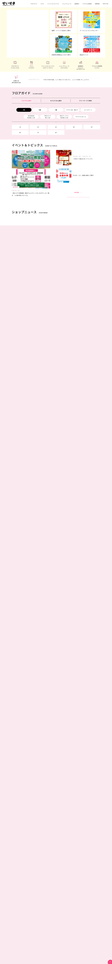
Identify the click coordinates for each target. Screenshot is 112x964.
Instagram (92, 3)
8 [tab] (66, 385)
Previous (4, 255)
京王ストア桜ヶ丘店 (47, 119)
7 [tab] (63, 385)
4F (74, 129)
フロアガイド (15, 69)
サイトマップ (86, 403)
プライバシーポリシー (92, 401)
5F (92, 129)
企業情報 (96, 403)
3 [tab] (51, 385)
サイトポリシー (77, 401)
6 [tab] (60, 385)
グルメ (31, 69)
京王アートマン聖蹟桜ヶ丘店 (64, 119)
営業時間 (3, 5)
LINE (100, 3)
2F (38, 129)
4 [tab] (54, 385)
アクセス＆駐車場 (97, 69)
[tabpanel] (56, 379)
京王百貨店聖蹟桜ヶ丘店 (31, 119)
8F (56, 135)
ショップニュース (64, 69)
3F (56, 129)
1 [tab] (45, 385)
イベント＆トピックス (47, 69)
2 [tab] (48, 385)
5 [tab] (57, 385)
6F (20, 135)
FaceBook (108, 3)
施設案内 (80, 69)
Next (107, 255)
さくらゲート (88, 112)
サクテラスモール (81, 119)
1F (20, 129)
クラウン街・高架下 (72, 112)
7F (38, 135)
